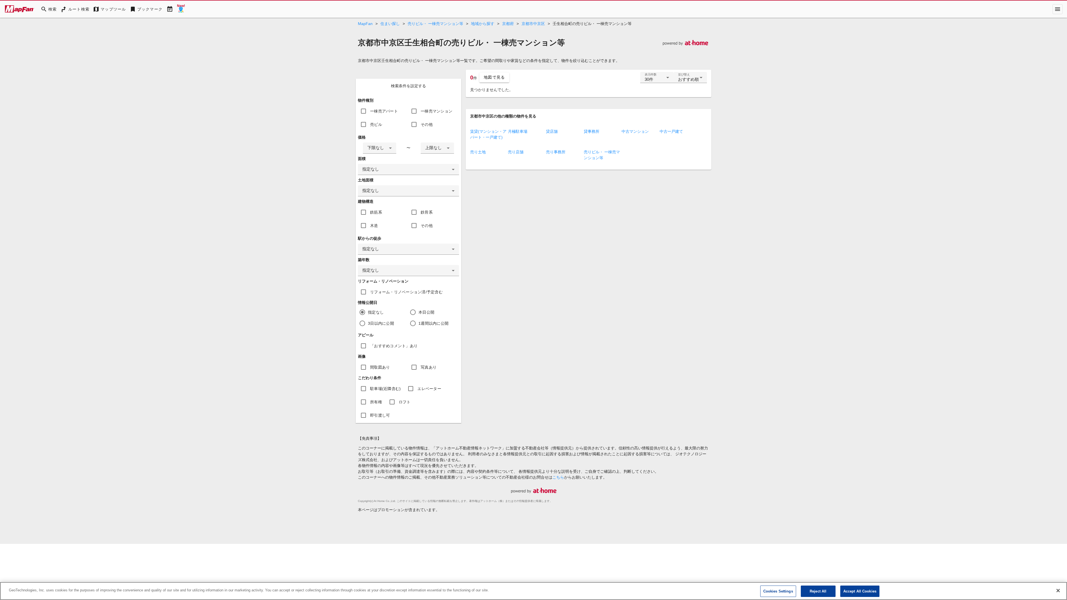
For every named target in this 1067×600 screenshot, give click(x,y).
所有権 (376, 402)
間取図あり (380, 367)
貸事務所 (591, 131)
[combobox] (379, 148)
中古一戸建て (671, 131)
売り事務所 (555, 152)
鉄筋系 (376, 212)
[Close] (1058, 590)
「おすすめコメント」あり (394, 346)
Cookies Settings (778, 591)
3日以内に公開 (381, 323)
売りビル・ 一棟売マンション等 (435, 23)
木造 (374, 225)
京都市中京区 (533, 23)
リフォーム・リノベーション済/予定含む (406, 292)
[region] (533, 591)
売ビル (376, 124)
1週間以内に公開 (433, 323)
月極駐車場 (517, 131)
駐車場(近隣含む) (385, 388)
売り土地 (478, 152)
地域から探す (482, 23)
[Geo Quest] (180, 9)
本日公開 (426, 312)
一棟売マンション (436, 111)
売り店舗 (515, 152)
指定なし (376, 312)
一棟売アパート (384, 111)
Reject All (818, 591)
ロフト (405, 402)
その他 (427, 124)
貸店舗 (552, 131)
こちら (558, 477)
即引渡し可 (380, 415)
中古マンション (635, 131)
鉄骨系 (427, 212)
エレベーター (429, 388)
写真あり (429, 367)
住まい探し (390, 23)
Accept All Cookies (859, 591)
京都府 (508, 23)
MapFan (365, 23)
